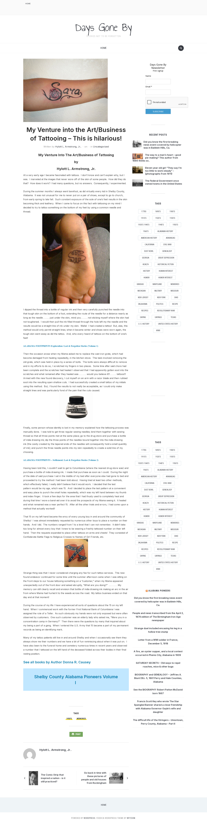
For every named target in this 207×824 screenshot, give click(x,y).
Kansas (140, 284)
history (146, 271)
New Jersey (143, 297)
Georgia (145, 258)
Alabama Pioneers (159, 590)
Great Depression (166, 258)
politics (159, 304)
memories (81, 719)
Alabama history (165, 231)
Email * (148, 86)
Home (28, 4)
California (149, 244)
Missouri (175, 291)
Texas (173, 317)
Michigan (142, 291)
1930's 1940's (143, 225)
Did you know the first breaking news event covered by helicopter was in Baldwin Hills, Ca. (162, 144)
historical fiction (166, 264)
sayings (158, 317)
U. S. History (143, 324)
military (158, 291)
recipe (175, 304)
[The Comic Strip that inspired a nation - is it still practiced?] (33, 777)
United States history (168, 324)
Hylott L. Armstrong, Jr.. (68, 146)
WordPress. (90, 818)
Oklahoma (142, 304)
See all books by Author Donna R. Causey (57, 662)
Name (148, 76)
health (146, 264)
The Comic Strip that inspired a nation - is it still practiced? (53, 778)
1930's (172, 218)
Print (78, 734)
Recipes (144, 311)
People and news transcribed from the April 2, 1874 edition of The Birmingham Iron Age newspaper (158, 617)
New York (161, 297)
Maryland (157, 284)
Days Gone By (103, 27)
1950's (69, 719)
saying (143, 317)
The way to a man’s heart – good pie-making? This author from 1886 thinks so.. (156, 157)
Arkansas (170, 238)
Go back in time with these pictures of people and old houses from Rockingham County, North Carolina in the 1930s (93, 778)
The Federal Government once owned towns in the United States (163, 182)
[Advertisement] (132, 7)
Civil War (167, 244)
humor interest (165, 277)
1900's (172, 211)
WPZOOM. (131, 818)
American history (149, 238)
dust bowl (148, 251)
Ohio (176, 297)
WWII (158, 330)
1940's (161, 225)
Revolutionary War (166, 311)
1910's (143, 218)
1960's (146, 231)
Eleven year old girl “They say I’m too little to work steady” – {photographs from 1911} (163, 170)
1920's (158, 218)
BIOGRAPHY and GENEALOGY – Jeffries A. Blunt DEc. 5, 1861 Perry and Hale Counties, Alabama (158, 678)
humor (147, 277)
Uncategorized (101, 146)
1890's (158, 211)
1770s (143, 211)
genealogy (167, 251)
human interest (166, 271)
